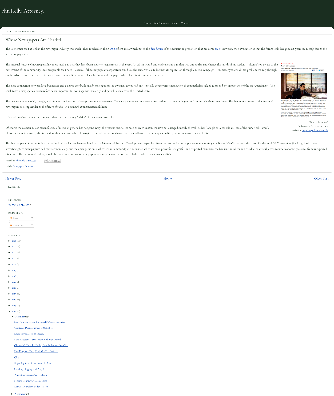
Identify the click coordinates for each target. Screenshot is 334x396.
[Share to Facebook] (55, 161)
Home (147, 23)
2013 (14, 305)
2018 (14, 276)
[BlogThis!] (49, 161)
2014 (14, 299)
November (20, 393)
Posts (15, 218)
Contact (185, 23)
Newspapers (18, 166)
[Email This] (45, 161)
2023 (14, 252)
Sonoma (29, 166)
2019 (14, 270)
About (175, 23)
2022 (14, 258)
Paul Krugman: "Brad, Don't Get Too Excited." (36, 351)
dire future (156, 49)
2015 (14, 293)
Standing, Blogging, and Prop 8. (29, 369)
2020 (14, 264)
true (217, 49)
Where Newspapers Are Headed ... (30, 374)
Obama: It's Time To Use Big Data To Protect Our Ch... (41, 345)
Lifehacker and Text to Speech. (29, 333)
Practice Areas (161, 23)
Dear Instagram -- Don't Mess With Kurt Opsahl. (37, 339)
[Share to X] (52, 161)
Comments (17, 224)
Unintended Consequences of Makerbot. (33, 327)
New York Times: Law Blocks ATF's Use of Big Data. (39, 321)
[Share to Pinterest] (59, 161)
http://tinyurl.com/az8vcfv (315, 130)
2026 (14, 240)
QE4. (16, 357)
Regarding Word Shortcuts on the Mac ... (34, 363)
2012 (14, 311)
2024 (14, 246)
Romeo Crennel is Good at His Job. (31, 386)
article (113, 49)
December (20, 316)
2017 (14, 281)
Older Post (321, 178)
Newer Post (13, 178)
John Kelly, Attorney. (22, 10)
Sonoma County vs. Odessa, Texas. (30, 380)
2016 (14, 287)
